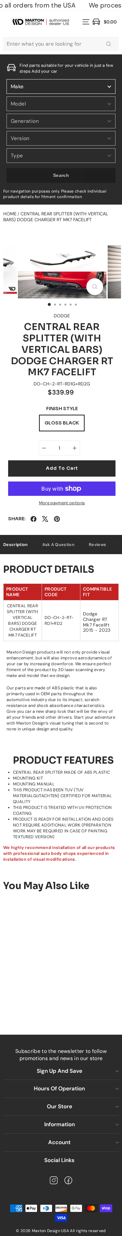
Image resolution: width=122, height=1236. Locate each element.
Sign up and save (59, 1070)
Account (59, 1142)
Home (10, 214)
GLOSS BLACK (62, 423)
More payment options (62, 503)
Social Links (59, 1160)
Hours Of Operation (59, 1088)
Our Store (59, 1106)
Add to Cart (51, 1003)
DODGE (62, 316)
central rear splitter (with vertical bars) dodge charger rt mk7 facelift (55, 217)
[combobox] (61, 44)
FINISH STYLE (62, 408)
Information (59, 1124)
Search (61, 175)
